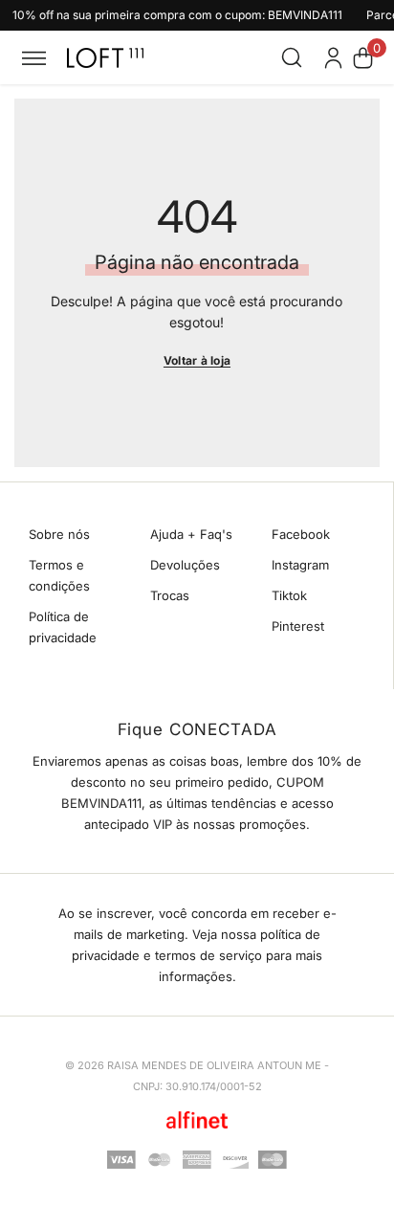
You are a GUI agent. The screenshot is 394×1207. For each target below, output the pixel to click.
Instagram (300, 564)
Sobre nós (59, 534)
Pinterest (298, 626)
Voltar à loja (197, 360)
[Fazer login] (333, 58)
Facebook (301, 534)
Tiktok (289, 595)
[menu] (33, 57)
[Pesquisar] (292, 57)
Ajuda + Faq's (191, 534)
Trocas (169, 595)
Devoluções (185, 564)
